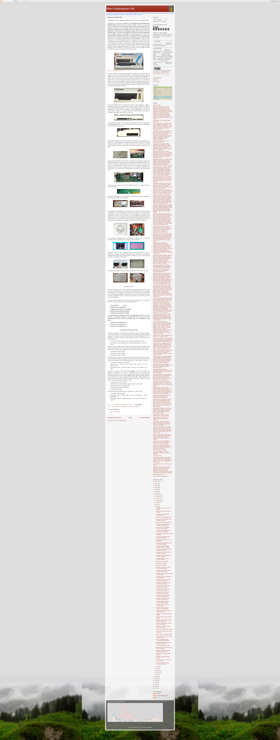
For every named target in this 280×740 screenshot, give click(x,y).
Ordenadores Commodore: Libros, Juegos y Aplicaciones (161, 141)
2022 (156, 489)
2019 (156, 676)
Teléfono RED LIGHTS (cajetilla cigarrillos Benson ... (163, 611)
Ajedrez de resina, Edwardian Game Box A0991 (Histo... (164, 648)
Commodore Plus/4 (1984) (162, 561)
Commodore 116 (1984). (161, 563)
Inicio (130, 417)
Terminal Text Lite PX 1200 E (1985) (164, 629)
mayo (157, 666)
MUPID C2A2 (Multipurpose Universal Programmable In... (163, 640)
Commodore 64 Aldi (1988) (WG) (163, 517)
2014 (156, 686)
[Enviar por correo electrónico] (135, 404)
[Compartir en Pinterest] (141, 404)
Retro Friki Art (156, 81)
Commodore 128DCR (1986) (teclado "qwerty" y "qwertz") (163, 546)
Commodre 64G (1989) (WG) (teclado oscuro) (162, 515)
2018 (156, 678)
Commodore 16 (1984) (161, 565)
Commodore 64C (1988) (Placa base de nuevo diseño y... (163, 531)
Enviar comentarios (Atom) (120, 420)
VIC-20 (129, 406)
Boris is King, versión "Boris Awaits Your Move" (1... (163, 660)
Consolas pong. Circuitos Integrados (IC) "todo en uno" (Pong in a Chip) (162, 336)
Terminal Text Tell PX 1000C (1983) (164, 634)
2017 (156, 680)
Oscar (156, 697)
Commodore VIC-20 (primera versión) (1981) (162, 605)
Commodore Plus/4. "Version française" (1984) (162, 559)
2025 (156, 483)
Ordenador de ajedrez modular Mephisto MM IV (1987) (163, 651)
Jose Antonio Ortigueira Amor (161, 695)
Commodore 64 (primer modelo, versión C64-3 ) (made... (163, 571)
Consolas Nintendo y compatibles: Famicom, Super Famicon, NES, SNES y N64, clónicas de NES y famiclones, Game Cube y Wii (162, 365)
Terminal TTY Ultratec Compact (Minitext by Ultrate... (163, 627)
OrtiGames (155, 79)
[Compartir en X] (138, 404)
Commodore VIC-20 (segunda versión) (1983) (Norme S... (163, 596)
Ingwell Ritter (158, 693)
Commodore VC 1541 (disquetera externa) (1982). (163, 577)
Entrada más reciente (114, 417)
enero (157, 674)
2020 (156, 493)
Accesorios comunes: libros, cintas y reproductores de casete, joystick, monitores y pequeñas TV (161, 270)
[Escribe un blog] (137, 404)
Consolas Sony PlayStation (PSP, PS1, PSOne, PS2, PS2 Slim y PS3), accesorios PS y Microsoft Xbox (162, 396)
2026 (156, 481)
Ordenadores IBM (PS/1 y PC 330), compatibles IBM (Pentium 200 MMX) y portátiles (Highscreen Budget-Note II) (162, 266)
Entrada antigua (145, 417)
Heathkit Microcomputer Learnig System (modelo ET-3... (163, 643)
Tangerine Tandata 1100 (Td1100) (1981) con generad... (163, 620)
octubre (158, 498)
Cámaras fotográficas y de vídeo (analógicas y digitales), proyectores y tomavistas (162, 453)
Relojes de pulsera (157, 455)
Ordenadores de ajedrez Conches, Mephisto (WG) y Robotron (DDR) (161, 415)
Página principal (156, 105)
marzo (157, 670)
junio (157, 506)
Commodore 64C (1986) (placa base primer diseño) (163, 537)
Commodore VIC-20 (117, 406)
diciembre (158, 494)
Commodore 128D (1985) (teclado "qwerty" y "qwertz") (164, 550)
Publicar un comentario (114, 411)
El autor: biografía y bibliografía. (160, 476)
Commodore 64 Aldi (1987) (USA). (163, 522)
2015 (156, 684)
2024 (156, 485)
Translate (164, 21)
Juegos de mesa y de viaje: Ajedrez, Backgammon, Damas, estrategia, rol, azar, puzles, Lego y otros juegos (162, 442)
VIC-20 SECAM (135, 406)
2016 (156, 682)
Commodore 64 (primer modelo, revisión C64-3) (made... (163, 568)
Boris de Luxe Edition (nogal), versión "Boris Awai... (162, 663)
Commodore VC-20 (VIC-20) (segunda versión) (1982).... (163, 592)
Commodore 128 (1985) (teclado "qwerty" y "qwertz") (163, 556)
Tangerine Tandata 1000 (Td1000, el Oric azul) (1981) (164, 623)
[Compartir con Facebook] (139, 404)
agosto (157, 502)
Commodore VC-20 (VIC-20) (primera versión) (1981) (162, 608)
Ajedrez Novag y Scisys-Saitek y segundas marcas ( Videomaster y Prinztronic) (161, 418)
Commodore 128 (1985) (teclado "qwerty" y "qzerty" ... (163, 553)
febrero (158, 672)
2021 (156, 491)
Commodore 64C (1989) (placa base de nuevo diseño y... (163, 525)
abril (157, 668)
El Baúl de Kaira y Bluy (158, 474)
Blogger (150, 727)
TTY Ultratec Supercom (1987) (163, 645)
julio (157, 504)
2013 (156, 688)
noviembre (158, 496)
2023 (156, 487)
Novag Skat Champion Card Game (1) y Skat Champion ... (164, 543)
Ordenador (124, 406)
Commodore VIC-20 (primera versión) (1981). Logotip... (162, 602)
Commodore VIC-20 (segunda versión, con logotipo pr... (163, 599)
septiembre (158, 500)
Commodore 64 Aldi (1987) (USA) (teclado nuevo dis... (163, 520)
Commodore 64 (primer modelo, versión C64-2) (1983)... (163, 580)
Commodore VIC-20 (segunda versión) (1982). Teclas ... (163, 589)
